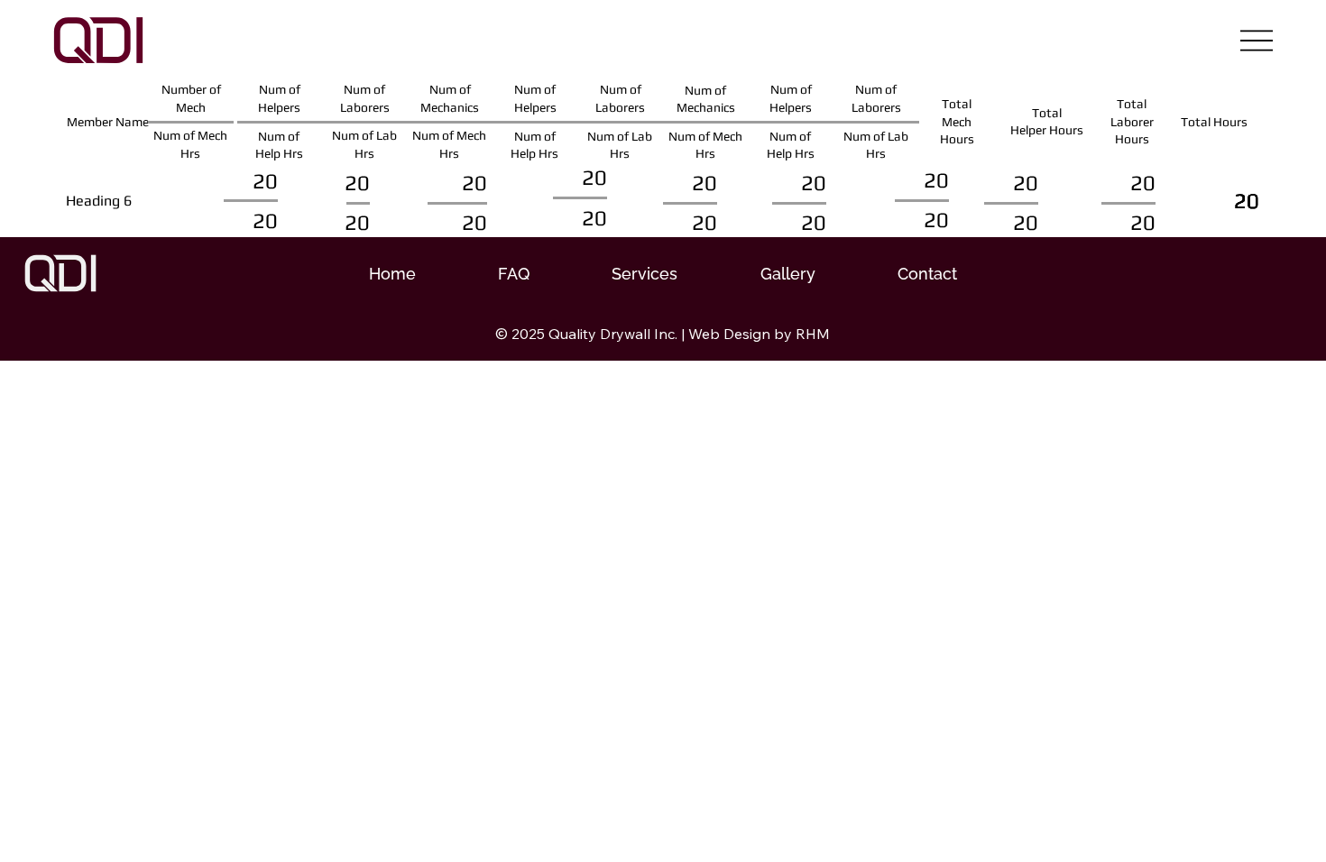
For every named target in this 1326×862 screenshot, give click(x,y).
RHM (813, 334)
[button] (645, 273)
